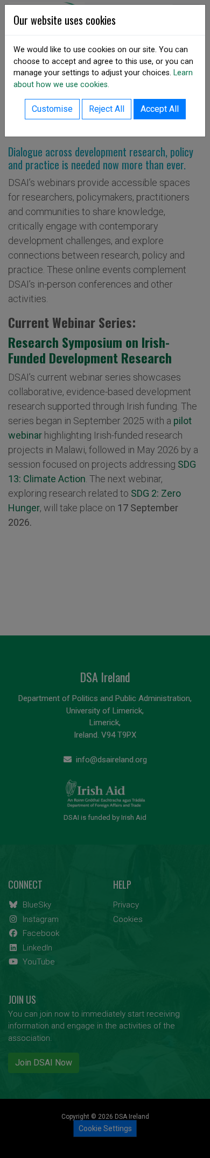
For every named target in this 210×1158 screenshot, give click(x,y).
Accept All (160, 109)
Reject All (106, 109)
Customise (52, 109)
